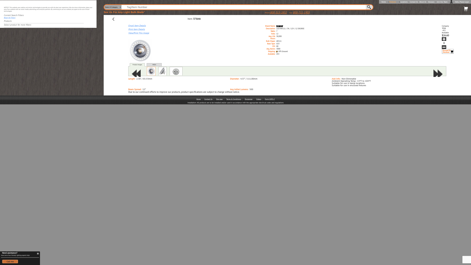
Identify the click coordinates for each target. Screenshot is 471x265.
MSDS (154, 65)
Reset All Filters (9, 18)
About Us (422, 2)
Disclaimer (249, 99)
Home (383, 2)
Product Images (137, 65)
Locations (404, 2)
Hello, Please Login (462, 2)
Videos (258, 99)
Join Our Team (442, 2)
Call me (10, 261)
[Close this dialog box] (38, 253)
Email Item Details (137, 26)
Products (392, 2)
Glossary (431, 2)
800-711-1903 (301, 12)
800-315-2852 (278, 12)
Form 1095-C (270, 99)
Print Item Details (136, 29)
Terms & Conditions (233, 99)
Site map (219, 99)
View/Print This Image (138, 33)
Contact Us (414, 2)
